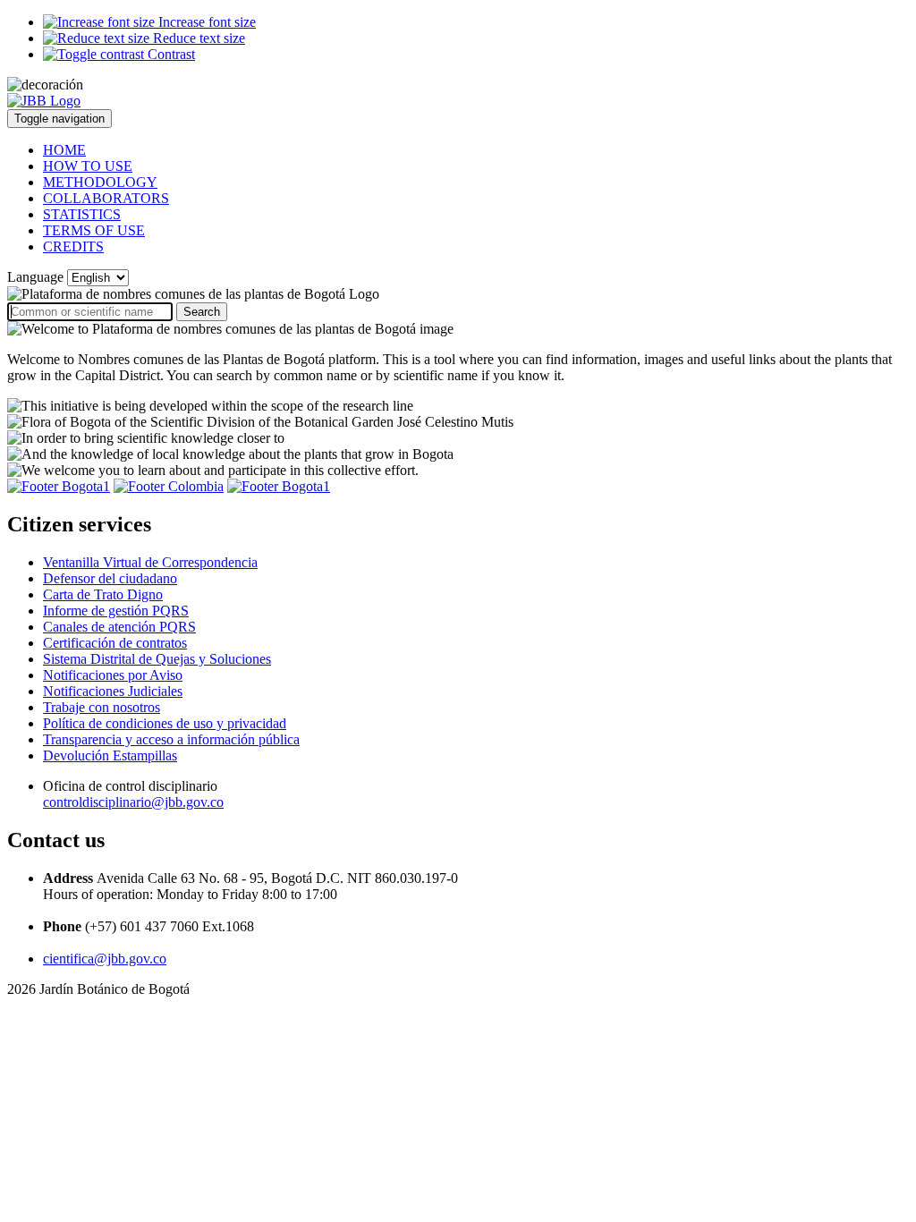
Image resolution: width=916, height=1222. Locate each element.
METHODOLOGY (100, 182)
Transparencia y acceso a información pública (171, 739)
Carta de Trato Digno (103, 594)
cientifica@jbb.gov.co (104, 958)
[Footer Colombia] (169, 486)
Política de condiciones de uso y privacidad (164, 723)
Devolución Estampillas (110, 755)
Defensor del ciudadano (110, 578)
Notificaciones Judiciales (112, 691)
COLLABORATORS (106, 198)
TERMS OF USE (94, 230)
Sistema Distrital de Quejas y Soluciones (157, 658)
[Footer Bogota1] (58, 486)
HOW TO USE (87, 166)
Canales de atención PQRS (119, 626)
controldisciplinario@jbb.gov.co (133, 802)
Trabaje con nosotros (101, 707)
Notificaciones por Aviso (112, 675)
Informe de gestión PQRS (116, 610)
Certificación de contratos (115, 642)
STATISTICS (82, 214)
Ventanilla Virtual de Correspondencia (150, 562)
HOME (64, 149)
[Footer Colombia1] (278, 486)
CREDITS (73, 246)
